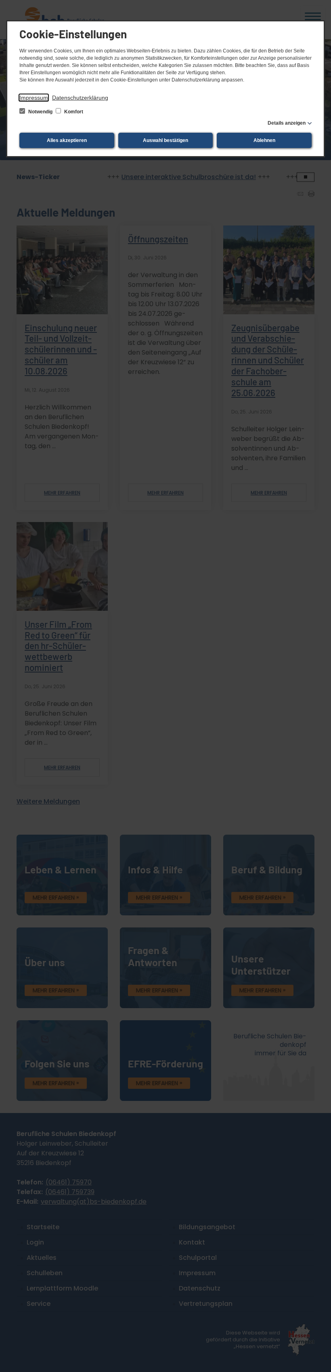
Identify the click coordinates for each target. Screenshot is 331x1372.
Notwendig (40, 112)
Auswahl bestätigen (165, 140)
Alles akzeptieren (67, 140)
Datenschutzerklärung (80, 97)
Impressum (33, 97)
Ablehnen (264, 140)
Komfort (73, 112)
